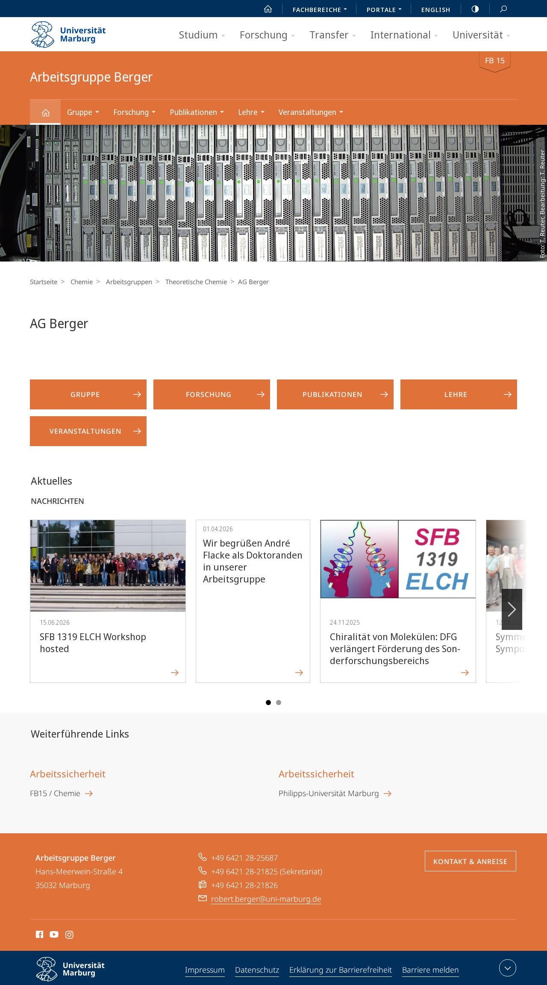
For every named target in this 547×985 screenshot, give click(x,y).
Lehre (248, 112)
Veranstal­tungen (307, 112)
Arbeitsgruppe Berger (45, 112)
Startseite (43, 281)
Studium (198, 34)
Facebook (38, 936)
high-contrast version (475, 8)
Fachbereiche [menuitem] (317, 9)
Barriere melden (430, 969)
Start (268, 8)
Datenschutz (257, 969)
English (435, 9)
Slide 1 (268, 702)
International (401, 34)
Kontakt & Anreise (470, 861)
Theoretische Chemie (196, 281)
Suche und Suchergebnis (503, 8)
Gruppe (79, 112)
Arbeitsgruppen (129, 281)
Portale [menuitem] (381, 9)
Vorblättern (512, 609)
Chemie (82, 281)
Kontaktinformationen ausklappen (507, 967)
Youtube (53, 936)
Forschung (264, 34)
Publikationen (193, 112)
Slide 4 (278, 702)
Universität (478, 34)
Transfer (329, 34)
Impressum (205, 969)
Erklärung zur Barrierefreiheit (340, 969)
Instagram (70, 936)
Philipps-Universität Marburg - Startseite (83, 31)
